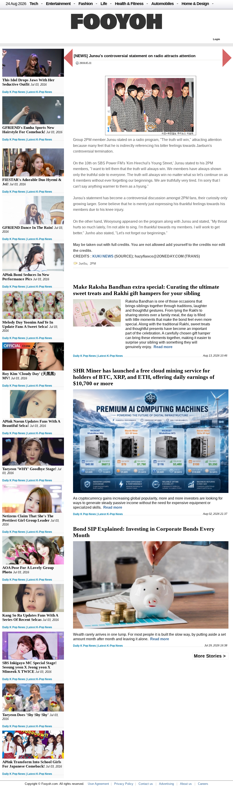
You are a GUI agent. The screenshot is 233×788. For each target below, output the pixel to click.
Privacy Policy (123, 783)
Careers (203, 783)
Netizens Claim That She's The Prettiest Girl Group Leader (27, 518)
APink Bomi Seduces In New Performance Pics (25, 277)
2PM (93, 263)
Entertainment (58, 3)
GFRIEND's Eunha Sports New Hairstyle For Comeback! (28, 129)
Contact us (146, 783)
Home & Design (195, 3)
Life (104, 3)
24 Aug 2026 (16, 3)
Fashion (86, 3)
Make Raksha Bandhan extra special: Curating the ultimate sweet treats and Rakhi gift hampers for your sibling (146, 290)
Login (216, 39)
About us (186, 783)
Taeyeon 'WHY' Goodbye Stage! (29, 469)
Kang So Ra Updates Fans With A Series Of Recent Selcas (30, 617)
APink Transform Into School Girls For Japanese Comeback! (31, 764)
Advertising (166, 783)
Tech (34, 3)
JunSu (83, 263)
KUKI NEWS (103, 256)
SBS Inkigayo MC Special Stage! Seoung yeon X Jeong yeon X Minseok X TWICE (29, 667)
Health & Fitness (129, 3)
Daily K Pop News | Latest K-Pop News (27, 92)
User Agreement (98, 783)
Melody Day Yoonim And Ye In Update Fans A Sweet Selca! (27, 324)
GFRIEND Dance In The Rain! (27, 227)
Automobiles (162, 3)
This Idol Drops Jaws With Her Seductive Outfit (28, 82)
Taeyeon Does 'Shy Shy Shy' (25, 715)
